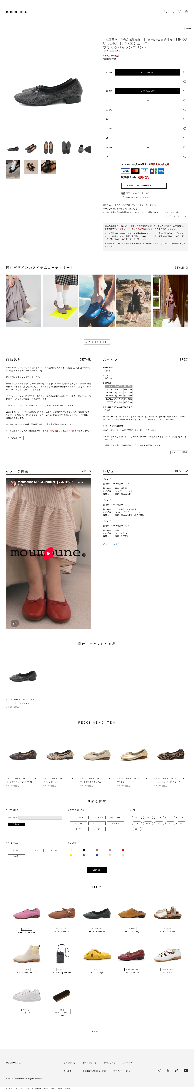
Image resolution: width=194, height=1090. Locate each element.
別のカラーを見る (144, 185)
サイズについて (89, 1063)
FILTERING (96, 870)
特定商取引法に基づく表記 (94, 1071)
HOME (9, 1089)
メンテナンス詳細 (179, 452)
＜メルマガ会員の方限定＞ (145, 164)
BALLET (19, 1089)
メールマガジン (130, 1063)
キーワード (12, 817)
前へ (10, 84)
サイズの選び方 (15, 438)
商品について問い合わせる (137, 193)
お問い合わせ (109, 1063)
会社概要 (67, 1071)
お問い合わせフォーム (177, 216)
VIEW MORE (96, 1031)
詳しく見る (144, 197)
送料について (69, 1063)
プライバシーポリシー (123, 1071)
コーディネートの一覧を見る (95, 342)
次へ (87, 84)
